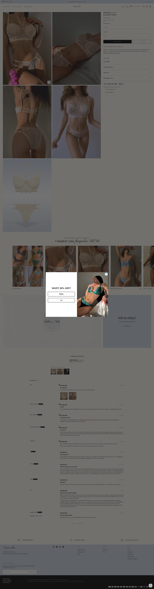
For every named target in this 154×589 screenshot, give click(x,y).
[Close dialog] (106, 274)
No (61, 300)
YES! (61, 294)
